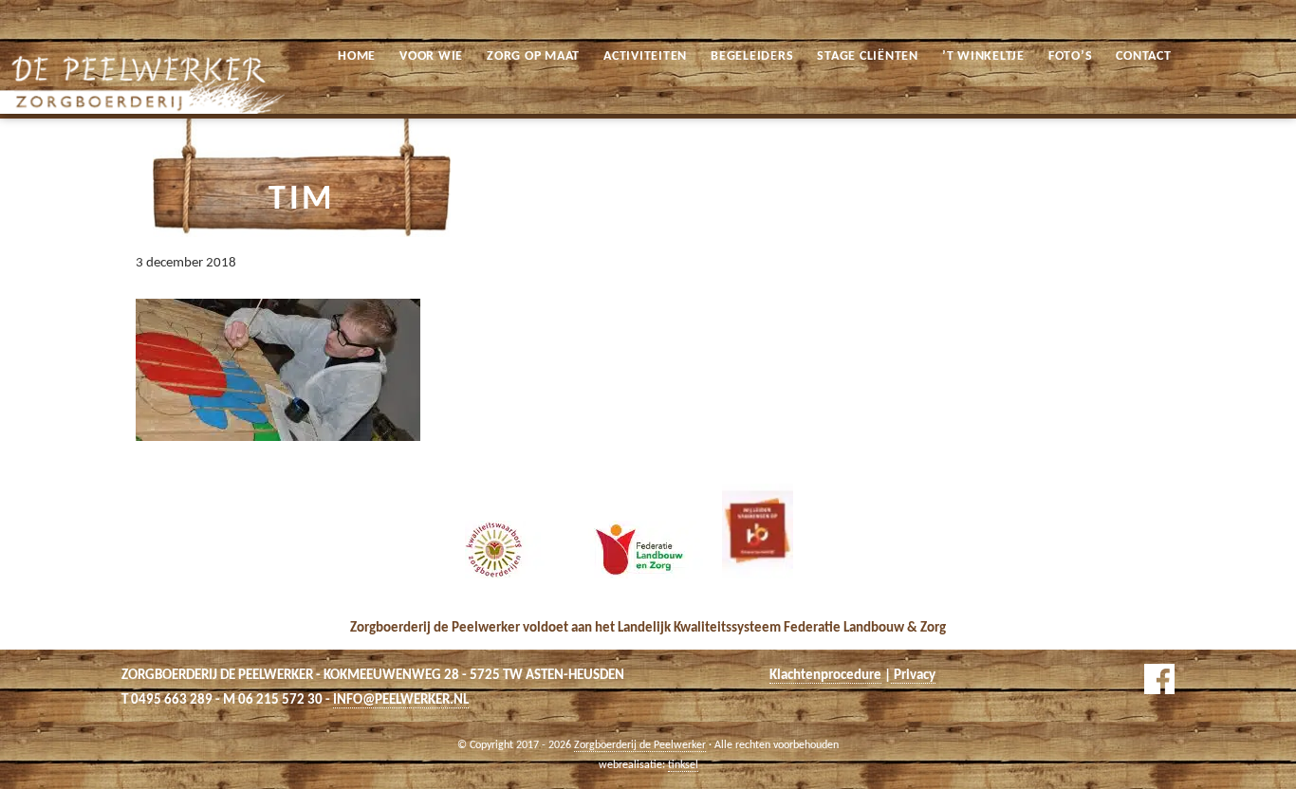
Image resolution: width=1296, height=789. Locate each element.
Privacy (913, 676)
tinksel (683, 765)
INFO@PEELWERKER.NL (401, 700)
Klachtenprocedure (825, 676)
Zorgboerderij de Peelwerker (27, 17)
